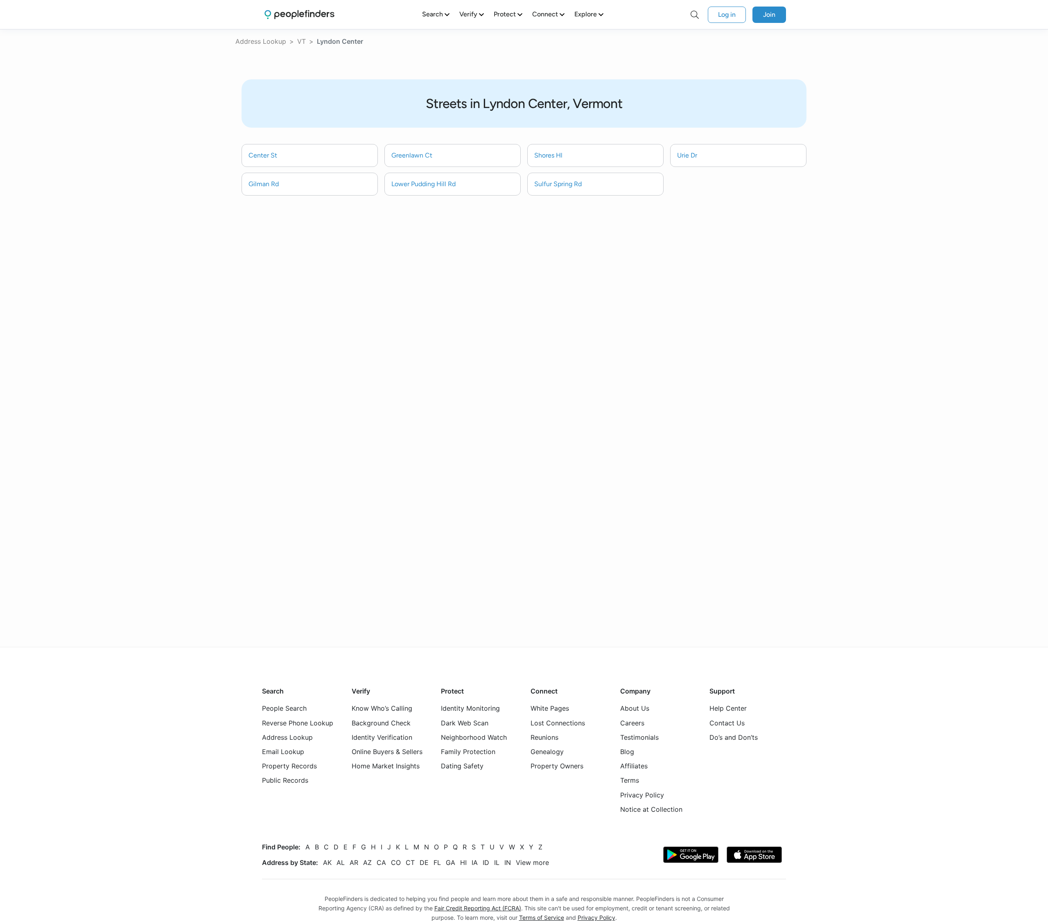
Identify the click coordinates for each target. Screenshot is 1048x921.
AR (354, 862)
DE (424, 862)
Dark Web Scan (464, 722)
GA (450, 862)
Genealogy (547, 752)
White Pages (550, 708)
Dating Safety (462, 766)
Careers (632, 722)
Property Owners (557, 766)
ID (486, 862)
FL (437, 862)
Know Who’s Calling (382, 708)
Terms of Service (541, 917)
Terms (629, 780)
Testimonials (639, 737)
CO (396, 862)
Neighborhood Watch (474, 737)
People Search (284, 708)
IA (475, 862)
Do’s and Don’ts (733, 737)
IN (507, 862)
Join (769, 14)
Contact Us (727, 722)
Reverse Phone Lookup (297, 722)
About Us (634, 708)
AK (327, 862)
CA (381, 862)
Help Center (728, 708)
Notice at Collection (651, 809)
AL (341, 862)
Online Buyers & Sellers (387, 752)
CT (410, 862)
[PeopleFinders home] (299, 14)
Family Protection (468, 752)
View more (532, 862)
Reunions (544, 737)
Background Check (381, 722)
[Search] (694, 14)
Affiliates (634, 766)
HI (463, 862)
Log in (727, 14)
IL (496, 862)
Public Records (285, 780)
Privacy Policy (642, 794)
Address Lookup (260, 41)
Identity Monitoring (470, 708)
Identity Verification (382, 737)
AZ (367, 862)
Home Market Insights (386, 766)
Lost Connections (558, 722)
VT (301, 41)
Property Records (289, 766)
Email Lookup (283, 752)
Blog (627, 752)
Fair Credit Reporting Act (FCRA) (477, 908)
